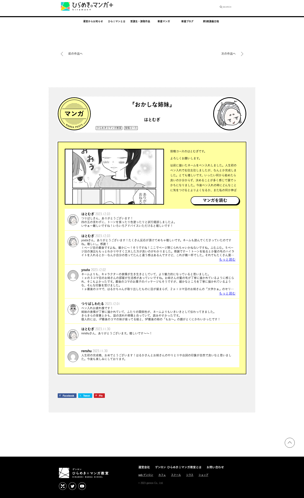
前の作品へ (75, 53)
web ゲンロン (145, 474)
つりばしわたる (92, 303)
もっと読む (227, 259)
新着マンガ (164, 21)
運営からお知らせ (93, 21)
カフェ (162, 474)
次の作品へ (228, 53)
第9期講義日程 (211, 21)
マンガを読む (215, 200)
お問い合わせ (215, 467)
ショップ (203, 474)
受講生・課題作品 (140, 21)
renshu (86, 351)
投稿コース (131, 128)
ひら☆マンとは (116, 21)
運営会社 (144, 467)
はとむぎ (152, 119)
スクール (176, 474)
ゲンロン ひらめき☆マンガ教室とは (178, 467)
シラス (189, 474)
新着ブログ (187, 21)
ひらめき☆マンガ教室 (109, 128)
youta (85, 270)
